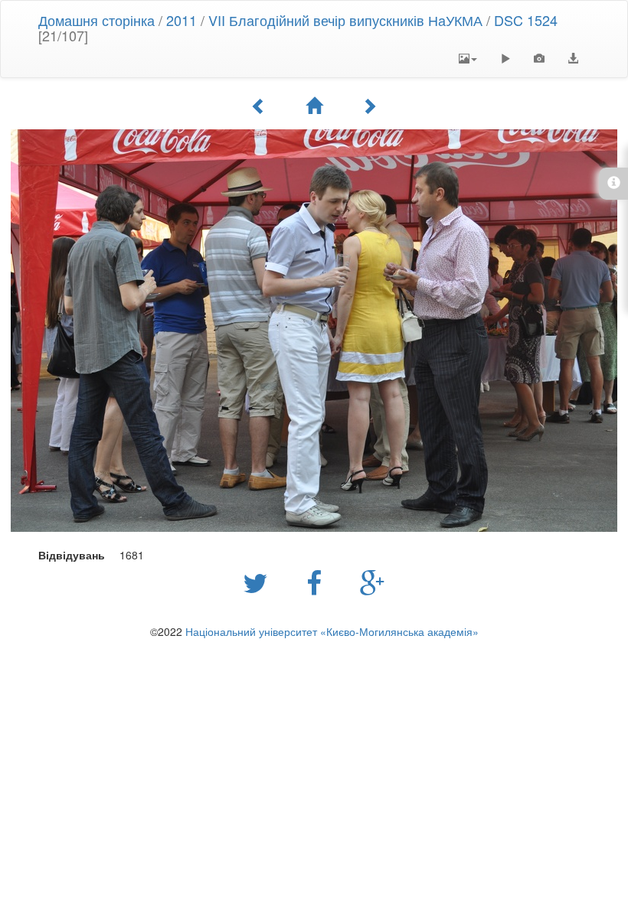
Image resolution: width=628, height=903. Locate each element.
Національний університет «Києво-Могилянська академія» (332, 631)
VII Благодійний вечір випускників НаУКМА (345, 20)
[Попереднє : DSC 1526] (258, 105)
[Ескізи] (314, 105)
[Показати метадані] (539, 58)
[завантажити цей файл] (573, 58)
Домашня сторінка (96, 20)
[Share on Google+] (373, 581)
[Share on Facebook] (318, 581)
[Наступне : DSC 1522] (369, 105)
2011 (181, 20)
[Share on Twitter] (259, 581)
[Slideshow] (505, 58)
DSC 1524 (526, 20)
